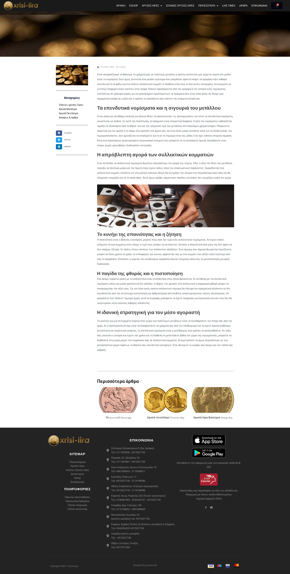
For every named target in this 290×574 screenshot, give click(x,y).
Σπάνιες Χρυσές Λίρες (180, 5)
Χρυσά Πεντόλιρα (68, 113)
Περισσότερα (206, 5)
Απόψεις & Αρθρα (68, 117)
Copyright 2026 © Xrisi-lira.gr (64, 566)
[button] (65, 133)
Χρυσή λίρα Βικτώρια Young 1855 (212, 417)
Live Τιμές (228, 5)
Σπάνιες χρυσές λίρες (71, 104)
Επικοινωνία (259, 5)
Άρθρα (243, 5)
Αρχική (120, 5)
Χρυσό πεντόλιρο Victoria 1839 (165, 417)
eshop (133, 5)
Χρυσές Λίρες (150, 5)
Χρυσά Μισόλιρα (68, 109)
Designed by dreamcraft (145, 565)
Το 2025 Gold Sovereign (118, 417)
